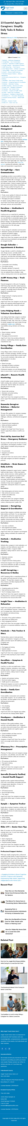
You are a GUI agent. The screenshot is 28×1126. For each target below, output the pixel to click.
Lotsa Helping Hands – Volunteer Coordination (13, 69)
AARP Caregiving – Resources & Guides (12, 86)
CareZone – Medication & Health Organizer (13, 63)
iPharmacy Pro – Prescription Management (13, 96)
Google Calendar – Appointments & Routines (13, 65)
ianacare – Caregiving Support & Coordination (14, 82)
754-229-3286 (5, 1093)
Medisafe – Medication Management (11, 60)
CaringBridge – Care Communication (11, 62)
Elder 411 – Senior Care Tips (10, 102)
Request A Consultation (15, 13)
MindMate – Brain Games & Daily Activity (12, 80)
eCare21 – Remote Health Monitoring (11, 72)
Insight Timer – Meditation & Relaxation (12, 87)
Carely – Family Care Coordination (11, 92)
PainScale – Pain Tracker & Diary (10, 89)
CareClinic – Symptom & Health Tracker (12, 91)
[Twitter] (5, 1048)
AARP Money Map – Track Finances (11, 67)
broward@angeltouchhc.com (9, 1105)
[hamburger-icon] (25, 8)
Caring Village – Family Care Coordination (12, 70)
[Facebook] (2, 1048)
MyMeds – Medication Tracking (10, 84)
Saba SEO (17, 1118)
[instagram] (9, 1048)
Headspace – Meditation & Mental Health (12, 94)
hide (19, 57)
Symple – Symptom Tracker (9, 101)
